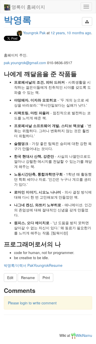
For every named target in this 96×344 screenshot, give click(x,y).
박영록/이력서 (15, 265)
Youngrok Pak (34, 32)
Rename (28, 277)
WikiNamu (84, 335)
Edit (10, 277)
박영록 (17, 19)
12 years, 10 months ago (71, 32)
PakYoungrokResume (44, 265)
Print (46, 277)
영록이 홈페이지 (27, 6)
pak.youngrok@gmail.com (25, 62)
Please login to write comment (32, 302)
